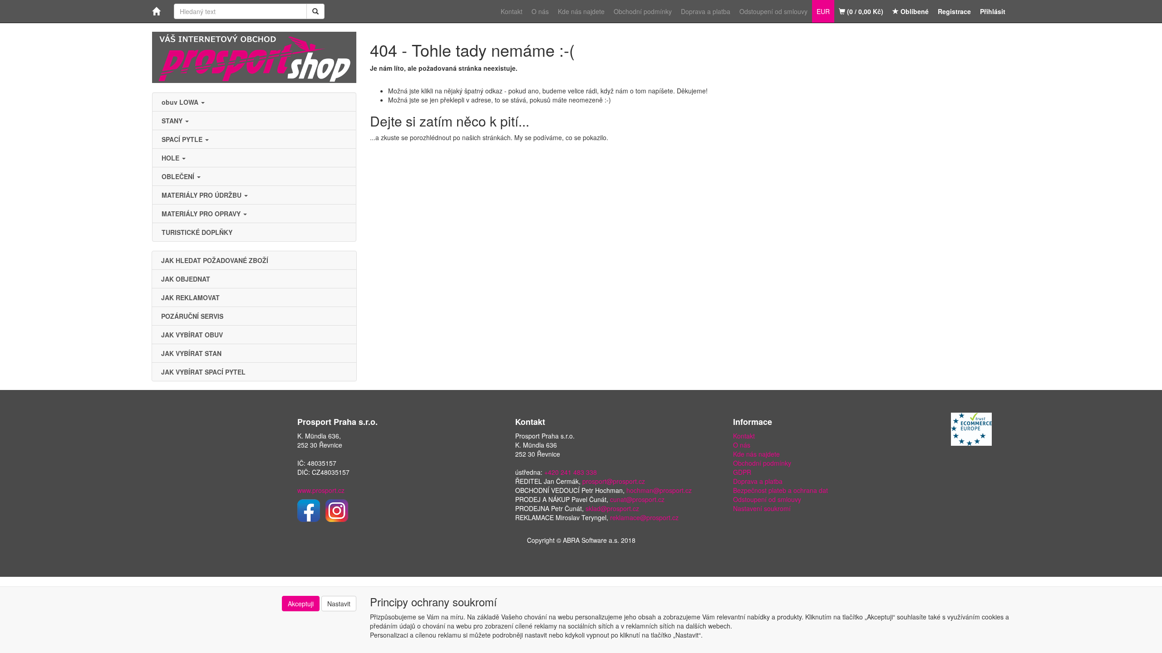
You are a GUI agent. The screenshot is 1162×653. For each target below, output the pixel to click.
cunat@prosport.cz (637, 499)
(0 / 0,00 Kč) (864, 11)
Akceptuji (301, 603)
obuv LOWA (181, 102)
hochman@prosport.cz (659, 490)
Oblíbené (914, 11)
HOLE (171, 157)
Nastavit (338, 603)
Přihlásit (992, 11)
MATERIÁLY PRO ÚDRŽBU (202, 195)
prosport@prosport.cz (613, 481)
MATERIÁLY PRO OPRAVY (202, 213)
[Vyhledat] (315, 11)
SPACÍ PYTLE (183, 139)
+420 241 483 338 (570, 472)
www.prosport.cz (321, 490)
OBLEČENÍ (179, 176)
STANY (173, 120)
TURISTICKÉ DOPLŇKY (197, 232)
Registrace (954, 11)
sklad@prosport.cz (612, 508)
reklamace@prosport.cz (644, 517)
